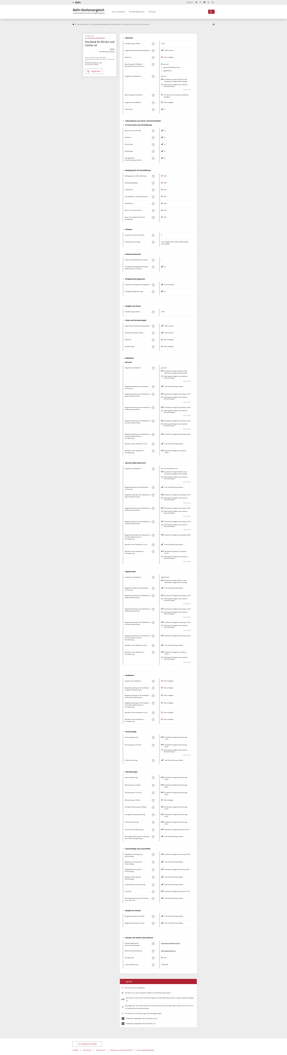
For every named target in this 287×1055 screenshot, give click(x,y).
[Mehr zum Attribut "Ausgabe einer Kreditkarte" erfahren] (153, 102)
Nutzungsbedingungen (145, 1050)
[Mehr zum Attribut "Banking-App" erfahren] (153, 151)
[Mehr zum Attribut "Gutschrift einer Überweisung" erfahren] (153, 830)
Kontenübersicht (137, 11)
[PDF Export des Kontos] (214, 24)
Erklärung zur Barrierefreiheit (121, 1050)
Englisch (190, 2)
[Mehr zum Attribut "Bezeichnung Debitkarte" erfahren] (153, 64)
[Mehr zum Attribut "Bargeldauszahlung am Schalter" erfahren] (153, 923)
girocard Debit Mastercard (171, 67)
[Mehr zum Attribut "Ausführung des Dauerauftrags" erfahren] (153, 885)
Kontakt (75, 1050)
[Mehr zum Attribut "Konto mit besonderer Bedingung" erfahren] (153, 176)
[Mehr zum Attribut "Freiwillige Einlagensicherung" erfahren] (153, 291)
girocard (166, 64)
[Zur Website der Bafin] (77, 2)
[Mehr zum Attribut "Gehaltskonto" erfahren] (153, 203)
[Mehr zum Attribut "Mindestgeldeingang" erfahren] (153, 183)
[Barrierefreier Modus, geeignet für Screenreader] (204, 2)
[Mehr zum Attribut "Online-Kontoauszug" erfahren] (153, 760)
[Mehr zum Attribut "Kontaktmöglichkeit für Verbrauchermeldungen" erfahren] (153, 943)
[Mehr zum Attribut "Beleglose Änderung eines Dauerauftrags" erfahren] (153, 877)
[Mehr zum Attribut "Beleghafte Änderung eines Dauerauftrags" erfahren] (153, 869)
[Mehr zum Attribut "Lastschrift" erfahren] (153, 891)
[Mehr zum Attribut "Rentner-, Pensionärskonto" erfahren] (153, 210)
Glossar (152, 11)
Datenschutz (100, 1050)
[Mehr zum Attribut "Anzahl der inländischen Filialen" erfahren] (153, 235)
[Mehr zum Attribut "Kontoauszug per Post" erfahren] (153, 737)
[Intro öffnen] (213, 2)
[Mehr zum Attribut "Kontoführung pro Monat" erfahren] (153, 44)
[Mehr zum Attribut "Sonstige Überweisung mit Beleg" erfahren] (153, 815)
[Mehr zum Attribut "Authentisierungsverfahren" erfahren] (153, 158)
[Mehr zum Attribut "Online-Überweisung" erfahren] (153, 777)
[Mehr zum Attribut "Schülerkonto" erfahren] (153, 190)
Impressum (87, 1050)
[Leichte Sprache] (208, 2)
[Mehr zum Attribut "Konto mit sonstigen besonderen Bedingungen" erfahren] (153, 217)
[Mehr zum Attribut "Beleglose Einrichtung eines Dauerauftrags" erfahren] (153, 862)
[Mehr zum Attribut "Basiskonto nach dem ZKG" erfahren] (153, 131)
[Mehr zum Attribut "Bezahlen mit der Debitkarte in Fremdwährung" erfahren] (153, 451)
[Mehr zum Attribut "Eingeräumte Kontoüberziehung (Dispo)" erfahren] (153, 50)
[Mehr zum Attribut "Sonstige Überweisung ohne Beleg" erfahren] (153, 807)
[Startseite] (73, 24)
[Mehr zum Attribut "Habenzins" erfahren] (153, 57)
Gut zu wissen (118, 11)
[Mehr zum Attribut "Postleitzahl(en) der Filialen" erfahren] (153, 242)
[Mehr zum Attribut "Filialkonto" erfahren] (153, 137)
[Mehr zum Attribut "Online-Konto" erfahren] (153, 109)
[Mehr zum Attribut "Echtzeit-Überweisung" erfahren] (153, 822)
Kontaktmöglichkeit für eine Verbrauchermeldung (93, 63)
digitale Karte (167, 71)
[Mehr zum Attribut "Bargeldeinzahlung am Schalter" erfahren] (153, 916)
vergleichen (96, 71)
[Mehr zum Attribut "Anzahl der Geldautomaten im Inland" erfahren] (153, 260)
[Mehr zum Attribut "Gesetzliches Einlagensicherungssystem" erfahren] (153, 285)
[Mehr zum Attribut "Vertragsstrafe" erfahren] (153, 958)
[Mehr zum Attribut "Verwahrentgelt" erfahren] (153, 347)
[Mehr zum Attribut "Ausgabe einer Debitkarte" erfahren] (153, 76)
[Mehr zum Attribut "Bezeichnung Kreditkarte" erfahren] (153, 95)
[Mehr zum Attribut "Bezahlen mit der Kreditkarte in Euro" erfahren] (153, 713)
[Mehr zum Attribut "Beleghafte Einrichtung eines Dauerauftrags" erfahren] (153, 854)
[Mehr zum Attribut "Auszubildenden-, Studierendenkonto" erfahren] (153, 197)
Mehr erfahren (187, 89)
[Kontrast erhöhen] (196, 2)
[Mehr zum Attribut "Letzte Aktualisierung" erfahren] (153, 965)
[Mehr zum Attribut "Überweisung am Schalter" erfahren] (153, 785)
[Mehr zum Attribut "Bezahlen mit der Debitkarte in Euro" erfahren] (153, 444)
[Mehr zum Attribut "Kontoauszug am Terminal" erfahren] (153, 745)
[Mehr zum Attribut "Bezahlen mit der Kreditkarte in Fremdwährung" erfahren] (153, 719)
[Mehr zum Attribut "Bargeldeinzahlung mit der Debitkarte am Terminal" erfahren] (153, 386)
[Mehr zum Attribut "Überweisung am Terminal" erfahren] (153, 793)
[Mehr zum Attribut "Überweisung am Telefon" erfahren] (153, 800)
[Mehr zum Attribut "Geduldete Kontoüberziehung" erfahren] (153, 333)
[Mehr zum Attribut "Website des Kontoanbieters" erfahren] (153, 951)
